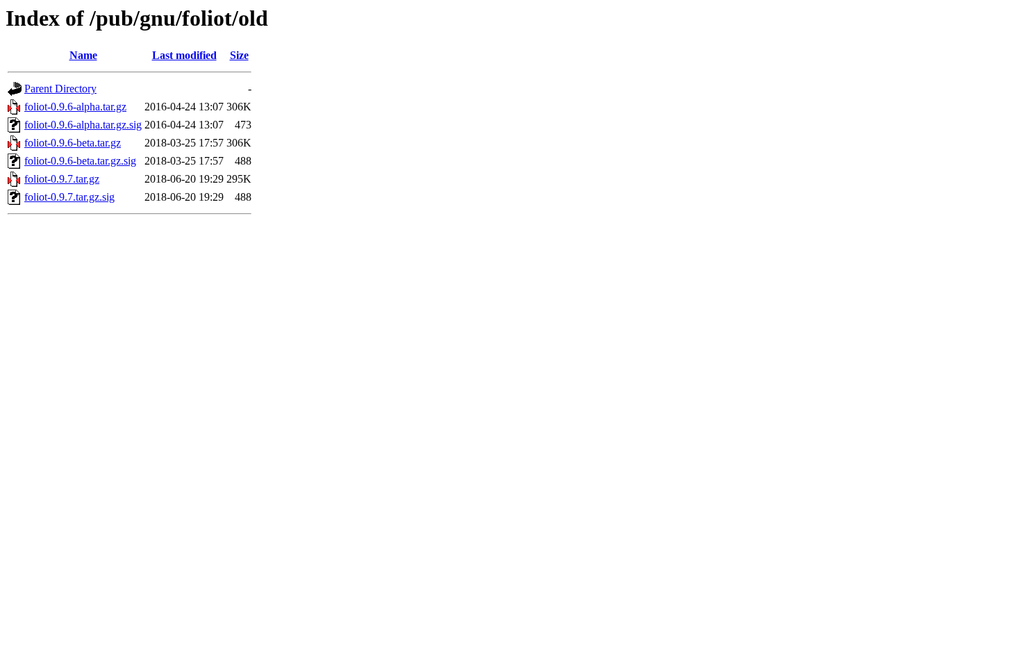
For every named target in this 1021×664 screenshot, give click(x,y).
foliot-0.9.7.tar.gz (61, 179)
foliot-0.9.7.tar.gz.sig (69, 197)
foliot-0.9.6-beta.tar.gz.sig (80, 161)
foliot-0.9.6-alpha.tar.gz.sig (83, 125)
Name (83, 55)
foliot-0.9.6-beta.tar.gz (72, 143)
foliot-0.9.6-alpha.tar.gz (75, 107)
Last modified (184, 55)
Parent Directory (60, 88)
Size (239, 55)
